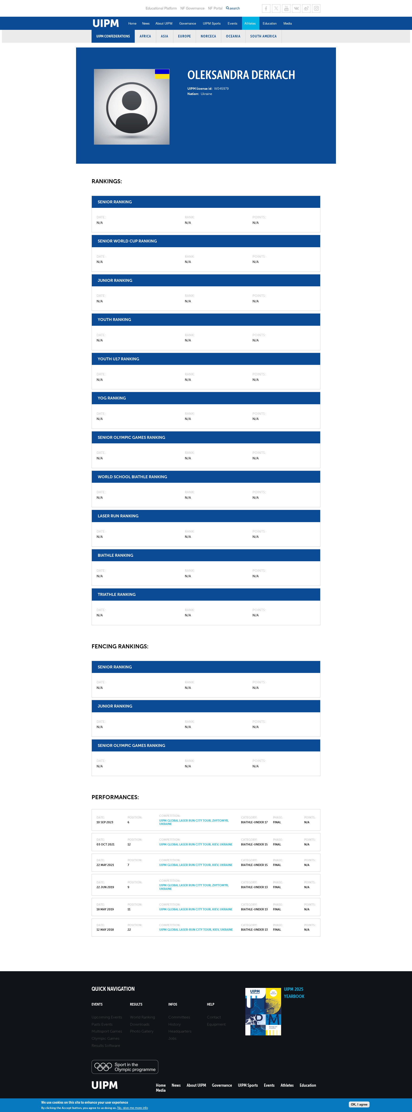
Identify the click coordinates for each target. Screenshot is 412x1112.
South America (263, 36)
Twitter (276, 8)
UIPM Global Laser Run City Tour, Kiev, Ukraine (195, 844)
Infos (172, 1004)
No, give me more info (132, 1108)
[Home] (105, 1088)
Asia (164, 36)
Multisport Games (107, 1031)
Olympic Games (105, 1038)
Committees (179, 1017)
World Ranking (142, 1017)
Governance (187, 23)
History (174, 1024)
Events (232, 23)
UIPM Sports (212, 23)
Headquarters (179, 1031)
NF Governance (192, 8)
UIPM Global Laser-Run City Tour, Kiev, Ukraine (196, 929)
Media (287, 23)
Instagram (316, 8)
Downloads (139, 1024)
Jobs (172, 1038)
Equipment (216, 1024)
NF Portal (215, 8)
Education (270, 23)
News (146, 23)
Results (136, 1004)
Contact (214, 1017)
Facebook (266, 8)
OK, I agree (359, 1104)
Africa (145, 36)
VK (296, 8)
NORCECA (208, 36)
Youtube (286, 8)
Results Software (106, 1045)
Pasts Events (102, 1024)
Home (132, 23)
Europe (184, 36)
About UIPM (163, 23)
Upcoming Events (107, 1017)
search (235, 8)
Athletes (250, 23)
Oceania (233, 36)
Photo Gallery (142, 1031)
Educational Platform (161, 8)
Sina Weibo (306, 8)
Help (210, 1004)
